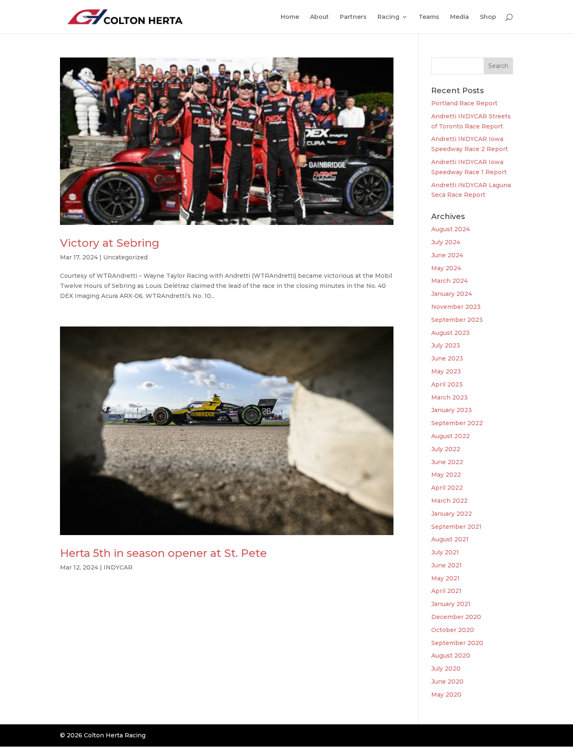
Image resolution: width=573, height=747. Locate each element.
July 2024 (445, 242)
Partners (353, 17)
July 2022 (445, 449)
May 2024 (446, 268)
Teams (429, 17)
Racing (388, 17)
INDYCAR (118, 567)
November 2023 (456, 307)
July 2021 (445, 552)
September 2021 (456, 526)
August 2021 (450, 539)
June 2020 (447, 681)
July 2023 (445, 345)
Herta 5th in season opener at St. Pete (163, 553)
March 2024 (449, 281)
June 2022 (447, 462)
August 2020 (450, 655)
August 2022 (450, 436)
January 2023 (451, 410)
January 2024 (451, 294)
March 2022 (449, 500)
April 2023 (447, 384)
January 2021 (451, 604)
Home (290, 17)
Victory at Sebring (109, 243)
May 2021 (445, 578)
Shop (488, 17)
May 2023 (446, 371)
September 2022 (457, 423)
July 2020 (446, 668)
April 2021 (446, 591)
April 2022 (447, 487)
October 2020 (452, 630)
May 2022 (446, 474)
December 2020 (456, 617)
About (319, 17)
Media (459, 17)
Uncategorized (125, 257)
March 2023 (449, 397)
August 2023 (450, 333)
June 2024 (447, 255)
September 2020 (457, 643)
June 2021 (446, 565)
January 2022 (451, 513)
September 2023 (457, 320)
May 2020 (446, 694)
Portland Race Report (464, 103)
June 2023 (447, 358)
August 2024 (450, 229)
